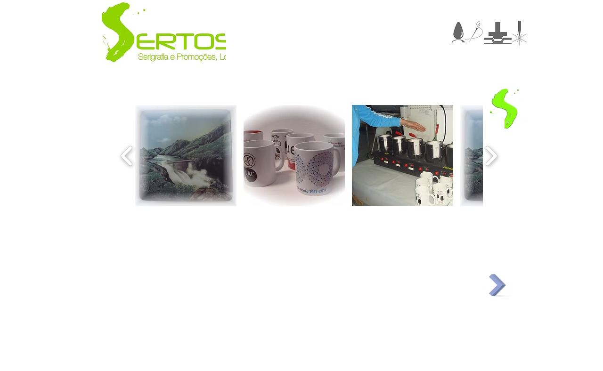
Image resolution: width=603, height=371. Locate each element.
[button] (185, 155)
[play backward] (127, 155)
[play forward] (491, 155)
